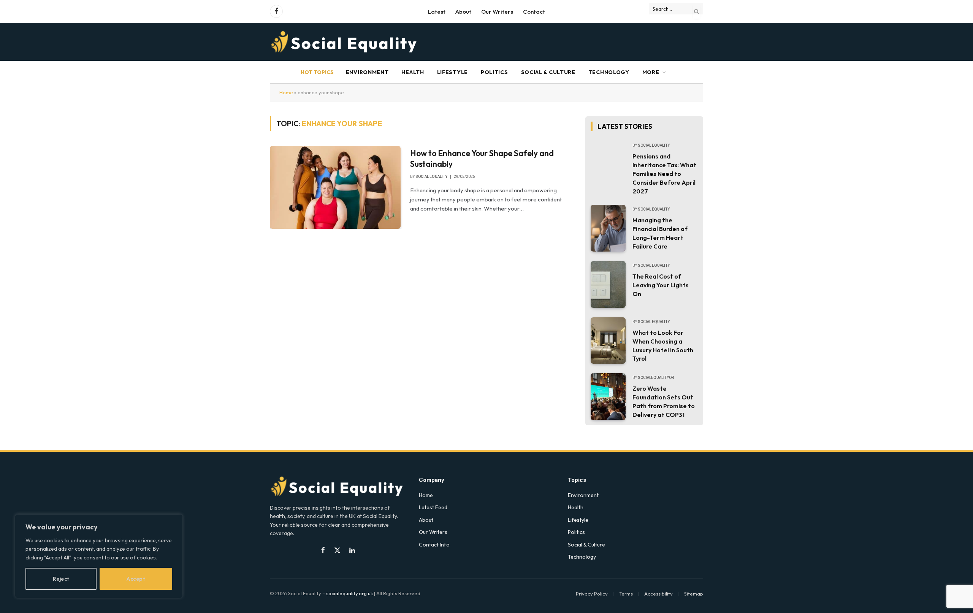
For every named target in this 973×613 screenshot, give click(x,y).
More (650, 72)
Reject (61, 578)
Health (412, 72)
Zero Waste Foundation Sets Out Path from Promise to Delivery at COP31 (663, 401)
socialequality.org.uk (349, 593)
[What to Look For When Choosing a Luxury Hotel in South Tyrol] (608, 340)
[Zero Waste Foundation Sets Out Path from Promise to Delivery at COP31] (608, 396)
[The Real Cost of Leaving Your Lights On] (608, 284)
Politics (494, 72)
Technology (608, 72)
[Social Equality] (344, 41)
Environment (367, 72)
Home (286, 92)
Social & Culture (548, 72)
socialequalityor (656, 377)
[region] (98, 556)
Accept (136, 578)
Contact (534, 11)
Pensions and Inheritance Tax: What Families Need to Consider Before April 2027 (664, 173)
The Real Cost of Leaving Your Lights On (660, 285)
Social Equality (431, 176)
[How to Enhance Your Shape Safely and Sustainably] (335, 187)
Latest (436, 11)
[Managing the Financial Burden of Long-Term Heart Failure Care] (608, 228)
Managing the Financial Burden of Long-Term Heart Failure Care (660, 233)
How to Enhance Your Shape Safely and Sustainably (482, 158)
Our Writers (497, 11)
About (463, 11)
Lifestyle (452, 72)
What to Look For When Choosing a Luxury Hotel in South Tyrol (662, 346)
